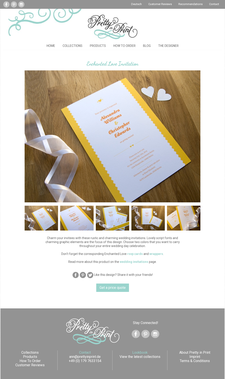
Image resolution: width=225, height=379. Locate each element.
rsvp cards (135, 254)
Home (51, 46)
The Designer (168, 46)
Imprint (194, 357)
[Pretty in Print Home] (112, 27)
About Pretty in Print (194, 352)
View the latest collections (140, 357)
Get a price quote (113, 288)
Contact (214, 4)
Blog (147, 46)
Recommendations (190, 4)
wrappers (156, 254)
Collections (72, 46)
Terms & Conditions (195, 361)
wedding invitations (134, 262)
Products (98, 46)
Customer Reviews (160, 4)
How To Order (124, 46)
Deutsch (136, 4)
